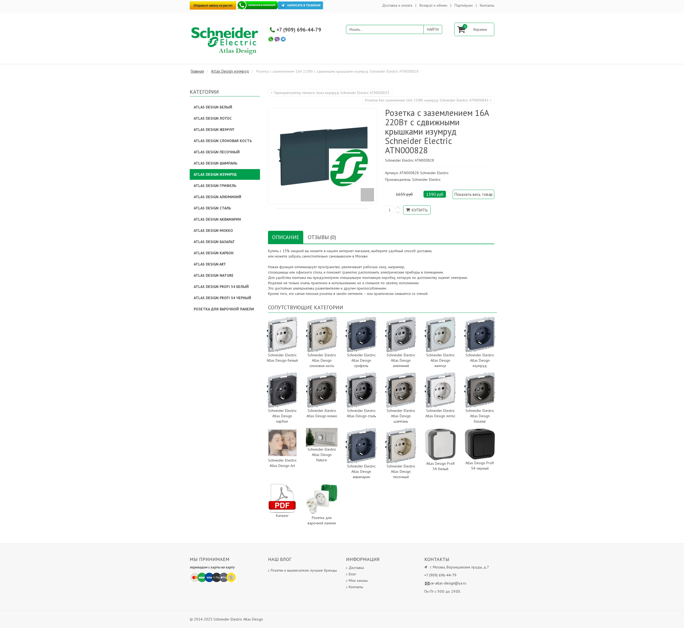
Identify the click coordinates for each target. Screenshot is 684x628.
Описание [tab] (285, 237)
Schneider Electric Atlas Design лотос (440, 413)
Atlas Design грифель (215, 185)
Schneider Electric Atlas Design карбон (282, 416)
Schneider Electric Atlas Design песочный (401, 471)
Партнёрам (463, 5)
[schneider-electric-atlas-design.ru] (226, 40)
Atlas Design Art (210, 264)
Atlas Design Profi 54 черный (479, 466)
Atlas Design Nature (214, 275)
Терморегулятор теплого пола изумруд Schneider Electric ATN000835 (331, 92)
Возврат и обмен (433, 5)
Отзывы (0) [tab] (322, 237)
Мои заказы (358, 580)
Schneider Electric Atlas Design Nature (322, 454)
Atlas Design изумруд (215, 174)
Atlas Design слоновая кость (223, 140)
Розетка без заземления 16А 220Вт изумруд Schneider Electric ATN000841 (427, 100)
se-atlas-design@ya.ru (448, 583)
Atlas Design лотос (213, 118)
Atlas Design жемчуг (214, 129)
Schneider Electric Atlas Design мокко (321, 413)
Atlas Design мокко (213, 230)
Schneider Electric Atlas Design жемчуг (440, 360)
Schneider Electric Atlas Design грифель (361, 360)
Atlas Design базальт (214, 241)
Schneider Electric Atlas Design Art (282, 463)
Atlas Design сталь (212, 208)
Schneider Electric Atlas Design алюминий (401, 360)
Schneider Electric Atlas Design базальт (479, 416)
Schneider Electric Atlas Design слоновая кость (322, 360)
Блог (352, 574)
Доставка (356, 567)
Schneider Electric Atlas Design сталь (361, 413)
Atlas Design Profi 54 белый (440, 466)
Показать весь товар (473, 194)
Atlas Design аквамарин (217, 219)
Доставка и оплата (397, 5)
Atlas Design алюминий (217, 196)
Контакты (487, 5)
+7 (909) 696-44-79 (299, 29)
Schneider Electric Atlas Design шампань (401, 416)
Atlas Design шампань (215, 163)
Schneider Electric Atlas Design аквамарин (361, 471)
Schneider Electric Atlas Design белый (282, 358)
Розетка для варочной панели (322, 520)
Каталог (282, 515)
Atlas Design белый (213, 107)
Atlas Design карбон (214, 253)
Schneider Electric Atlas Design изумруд (479, 360)
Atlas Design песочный (217, 152)
